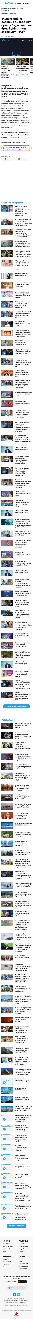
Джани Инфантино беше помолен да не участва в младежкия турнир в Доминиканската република (23, 947)
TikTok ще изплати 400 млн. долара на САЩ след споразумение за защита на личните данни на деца (22, 1061)
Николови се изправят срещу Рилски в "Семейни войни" (22, 644)
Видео (5, 1251)
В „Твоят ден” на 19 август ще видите (21, 571)
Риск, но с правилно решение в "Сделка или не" (22, 635)
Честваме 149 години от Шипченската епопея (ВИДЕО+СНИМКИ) (23, 1108)
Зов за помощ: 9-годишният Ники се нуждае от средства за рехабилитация (23, 1185)
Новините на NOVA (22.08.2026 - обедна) (22, 1098)
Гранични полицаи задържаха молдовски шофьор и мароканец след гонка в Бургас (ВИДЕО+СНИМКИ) (22, 978)
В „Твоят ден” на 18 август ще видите (21, 662)
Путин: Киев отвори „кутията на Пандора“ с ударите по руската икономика (23, 787)
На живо (25, 3)
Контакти (15, 1302)
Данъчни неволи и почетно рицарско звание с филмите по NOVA (22, 373)
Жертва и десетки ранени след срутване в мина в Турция (23, 796)
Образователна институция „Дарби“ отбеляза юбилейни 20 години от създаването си (23, 439)
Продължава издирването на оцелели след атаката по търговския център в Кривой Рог (23, 875)
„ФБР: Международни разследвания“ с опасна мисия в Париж (23, 533)
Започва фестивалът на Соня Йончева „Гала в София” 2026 (23, 284)
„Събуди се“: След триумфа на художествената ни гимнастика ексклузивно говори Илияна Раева (22, 210)
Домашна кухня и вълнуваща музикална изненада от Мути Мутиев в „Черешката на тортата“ (22, 414)
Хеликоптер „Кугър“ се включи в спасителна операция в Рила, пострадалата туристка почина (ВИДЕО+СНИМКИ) (22, 925)
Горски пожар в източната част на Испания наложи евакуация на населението (21, 1040)
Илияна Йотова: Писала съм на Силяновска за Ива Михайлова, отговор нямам (23, 1118)
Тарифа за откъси (23, 1300)
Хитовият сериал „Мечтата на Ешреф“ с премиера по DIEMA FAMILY (23, 603)
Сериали (6, 1264)
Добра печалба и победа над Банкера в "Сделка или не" (23, 394)
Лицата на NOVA (24, 1246)
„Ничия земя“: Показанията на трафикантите (20, 342)
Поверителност (6, 1303)
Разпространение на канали (11, 1300)
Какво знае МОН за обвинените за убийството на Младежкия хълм (21, 1216)
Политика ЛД (15, 1303)
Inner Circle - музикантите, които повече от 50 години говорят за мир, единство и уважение (22, 1196)
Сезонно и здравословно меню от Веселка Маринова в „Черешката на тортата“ (23, 483)
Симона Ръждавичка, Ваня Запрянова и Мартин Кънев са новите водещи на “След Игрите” (22, 460)
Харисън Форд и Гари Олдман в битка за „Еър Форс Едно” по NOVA (23, 351)
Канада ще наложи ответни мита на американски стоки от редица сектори (23, 815)
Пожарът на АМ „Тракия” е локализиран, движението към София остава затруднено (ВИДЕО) (23, 999)
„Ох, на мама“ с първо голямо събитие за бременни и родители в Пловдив (23, 673)
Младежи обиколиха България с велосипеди (22, 1166)
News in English (23, 1268)
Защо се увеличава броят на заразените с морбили (23, 1176)
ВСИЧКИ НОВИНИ (16, 1226)
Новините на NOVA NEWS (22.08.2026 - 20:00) (23, 824)
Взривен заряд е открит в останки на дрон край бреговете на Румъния (23, 884)
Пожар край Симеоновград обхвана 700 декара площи (23, 852)
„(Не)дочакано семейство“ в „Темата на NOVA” (22, 323)
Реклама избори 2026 (19, 1298)
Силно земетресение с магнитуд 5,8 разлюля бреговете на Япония (23, 806)
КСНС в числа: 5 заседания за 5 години (22, 956)
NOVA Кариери (23, 1266)
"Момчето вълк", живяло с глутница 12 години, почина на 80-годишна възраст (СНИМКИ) (23, 1071)
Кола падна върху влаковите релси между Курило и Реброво (23, 894)
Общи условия (23, 1302)
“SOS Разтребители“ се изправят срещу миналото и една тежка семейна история (23, 222)
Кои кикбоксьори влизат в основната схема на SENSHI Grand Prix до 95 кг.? (23, 314)
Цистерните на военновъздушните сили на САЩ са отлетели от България (22, 1128)
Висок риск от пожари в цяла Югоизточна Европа (23, 1019)
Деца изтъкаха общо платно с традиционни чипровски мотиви (23, 1206)
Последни (6, 1243)
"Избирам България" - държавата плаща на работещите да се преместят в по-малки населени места (23, 863)
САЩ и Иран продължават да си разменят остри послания (21, 1147)
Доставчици (9, 1302)
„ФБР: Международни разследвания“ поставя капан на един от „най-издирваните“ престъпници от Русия (23, 684)
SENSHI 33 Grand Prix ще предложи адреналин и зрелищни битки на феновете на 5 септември (22, 384)
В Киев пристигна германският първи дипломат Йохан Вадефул (21, 1138)
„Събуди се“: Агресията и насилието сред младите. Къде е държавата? (23, 304)
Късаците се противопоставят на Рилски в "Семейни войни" (22, 503)
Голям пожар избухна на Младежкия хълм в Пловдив (23, 725)
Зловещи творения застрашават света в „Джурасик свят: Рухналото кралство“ (23, 243)
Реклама (10, 1298)
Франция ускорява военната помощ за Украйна (22, 913)
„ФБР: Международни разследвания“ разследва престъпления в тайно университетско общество (22, 426)
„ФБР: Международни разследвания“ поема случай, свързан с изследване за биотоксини (22, 471)
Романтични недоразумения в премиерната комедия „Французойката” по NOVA (23, 362)
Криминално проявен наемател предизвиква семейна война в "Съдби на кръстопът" (23, 333)
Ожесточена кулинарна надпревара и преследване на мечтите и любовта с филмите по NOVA (23, 233)
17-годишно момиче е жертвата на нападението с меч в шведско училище (22, 1029)
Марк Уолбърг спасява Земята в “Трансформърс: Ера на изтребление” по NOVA (23, 253)
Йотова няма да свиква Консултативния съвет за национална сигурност (23, 1010)
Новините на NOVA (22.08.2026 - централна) (21, 843)
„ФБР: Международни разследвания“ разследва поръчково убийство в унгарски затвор (22, 614)
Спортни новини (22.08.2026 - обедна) (22, 1089)
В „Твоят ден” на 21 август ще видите (21, 448)
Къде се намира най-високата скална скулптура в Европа (22, 1050)
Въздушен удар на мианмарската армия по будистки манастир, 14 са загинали (23, 988)
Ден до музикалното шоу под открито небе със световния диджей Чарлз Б (23, 294)
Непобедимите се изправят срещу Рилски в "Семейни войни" (23, 563)
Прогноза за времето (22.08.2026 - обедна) (22, 1080)
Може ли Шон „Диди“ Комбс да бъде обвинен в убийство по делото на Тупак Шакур (23, 757)
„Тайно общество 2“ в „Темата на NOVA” (22, 274)
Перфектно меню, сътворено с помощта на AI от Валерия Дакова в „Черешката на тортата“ (23, 625)
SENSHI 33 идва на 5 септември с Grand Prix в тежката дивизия (23, 593)
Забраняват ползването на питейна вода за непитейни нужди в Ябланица (23, 967)
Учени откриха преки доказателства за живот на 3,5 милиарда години (23, 735)
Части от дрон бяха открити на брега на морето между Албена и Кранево (23, 904)
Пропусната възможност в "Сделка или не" (22, 554)
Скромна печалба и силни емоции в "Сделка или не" (23, 493)
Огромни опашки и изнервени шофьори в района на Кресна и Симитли (22, 1157)
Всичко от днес (8, 1246)
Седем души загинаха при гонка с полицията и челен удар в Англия (23, 834)
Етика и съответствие (10, 1305)
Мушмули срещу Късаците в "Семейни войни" (22, 403)
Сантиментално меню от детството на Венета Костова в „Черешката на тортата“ (23, 544)
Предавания (7, 1261)
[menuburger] (2, 3)
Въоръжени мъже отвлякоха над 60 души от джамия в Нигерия (23, 766)
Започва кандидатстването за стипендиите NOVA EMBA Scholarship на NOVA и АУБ (23, 696)
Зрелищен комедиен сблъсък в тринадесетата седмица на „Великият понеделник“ (22, 583)
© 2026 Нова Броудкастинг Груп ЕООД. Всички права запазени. (16, 1310)
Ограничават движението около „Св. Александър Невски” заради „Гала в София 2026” (23, 777)
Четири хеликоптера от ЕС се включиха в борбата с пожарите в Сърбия (23, 936)
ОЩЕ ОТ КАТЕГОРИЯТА (16, 706)
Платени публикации (22, 1305)
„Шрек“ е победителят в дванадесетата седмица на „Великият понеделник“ (23, 654)
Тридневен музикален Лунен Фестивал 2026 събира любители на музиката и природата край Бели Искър (23, 523)
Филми (5, 1267)
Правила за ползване (24, 1303)
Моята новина (7, 1249)
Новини (18, 3)
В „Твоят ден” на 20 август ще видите (21, 511)
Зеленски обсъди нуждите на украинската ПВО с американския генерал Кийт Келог (22, 746)
